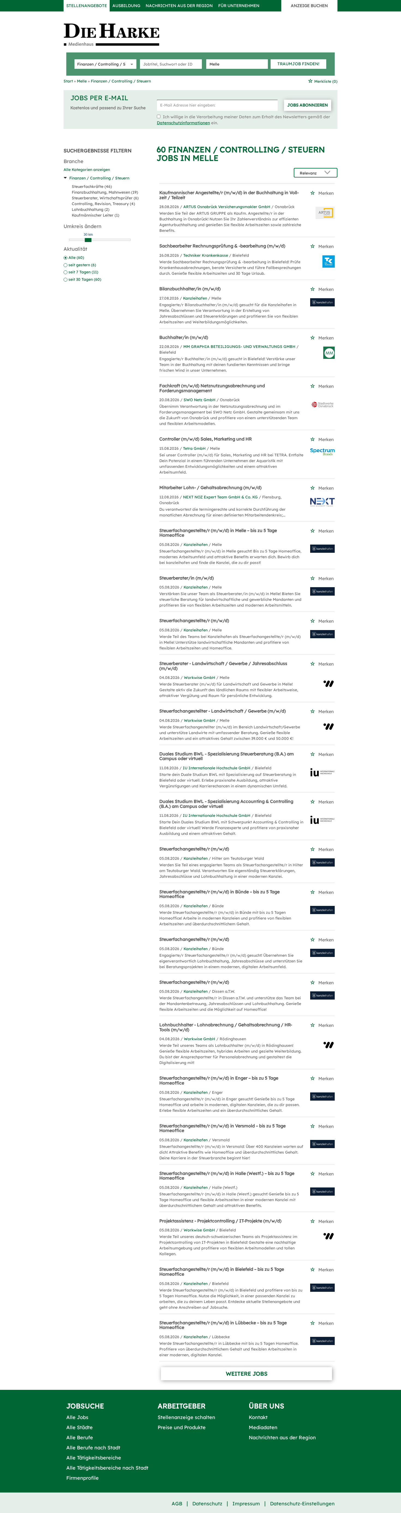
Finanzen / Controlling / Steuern (99, 178)
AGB (177, 1503)
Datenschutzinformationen (183, 122)
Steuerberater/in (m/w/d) (186, 578)
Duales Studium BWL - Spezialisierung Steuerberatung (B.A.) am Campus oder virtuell (226, 756)
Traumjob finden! (298, 63)
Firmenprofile (82, 1478)
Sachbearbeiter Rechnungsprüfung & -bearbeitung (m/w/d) (222, 246)
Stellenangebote (86, 5)
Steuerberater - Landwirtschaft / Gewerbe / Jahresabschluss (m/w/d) (223, 666)
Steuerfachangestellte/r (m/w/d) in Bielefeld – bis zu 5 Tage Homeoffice (221, 1271)
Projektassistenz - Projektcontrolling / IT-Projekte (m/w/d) (220, 1221)
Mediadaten (263, 1427)
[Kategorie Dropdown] (130, 64)
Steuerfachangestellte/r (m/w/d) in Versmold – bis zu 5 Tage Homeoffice (222, 1128)
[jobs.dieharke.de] (118, 34)
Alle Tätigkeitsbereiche (93, 1458)
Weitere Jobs (246, 1373)
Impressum (246, 1503)
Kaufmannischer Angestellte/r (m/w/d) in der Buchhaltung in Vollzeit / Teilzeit (229, 195)
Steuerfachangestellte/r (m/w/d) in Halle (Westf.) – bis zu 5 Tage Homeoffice (226, 1176)
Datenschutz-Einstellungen (302, 1503)
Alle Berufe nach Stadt (93, 1447)
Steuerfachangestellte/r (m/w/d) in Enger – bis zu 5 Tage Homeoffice (218, 1080)
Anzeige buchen (309, 5)
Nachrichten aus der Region (179, 5)
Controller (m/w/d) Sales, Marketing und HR (205, 439)
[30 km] (88, 240)
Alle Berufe (79, 1437)
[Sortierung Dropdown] (328, 173)
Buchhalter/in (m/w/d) (183, 337)
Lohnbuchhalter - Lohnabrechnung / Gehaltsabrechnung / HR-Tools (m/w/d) (225, 1027)
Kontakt (258, 1417)
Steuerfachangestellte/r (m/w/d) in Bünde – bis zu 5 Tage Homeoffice (219, 894)
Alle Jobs (77, 1417)
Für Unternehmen (238, 5)
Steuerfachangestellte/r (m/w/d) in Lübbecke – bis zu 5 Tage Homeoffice (223, 1325)
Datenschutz (207, 1503)
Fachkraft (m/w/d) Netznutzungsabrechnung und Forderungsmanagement (212, 388)
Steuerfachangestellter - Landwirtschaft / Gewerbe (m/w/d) (222, 711)
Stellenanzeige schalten (186, 1417)
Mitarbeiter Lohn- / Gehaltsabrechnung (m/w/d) (210, 487)
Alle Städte (79, 1427)
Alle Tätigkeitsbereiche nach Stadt (107, 1468)
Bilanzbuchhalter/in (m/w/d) (190, 288)
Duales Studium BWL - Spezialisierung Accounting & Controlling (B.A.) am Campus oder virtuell (226, 804)
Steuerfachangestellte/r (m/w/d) (194, 620)
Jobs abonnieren (307, 105)
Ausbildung (126, 5)
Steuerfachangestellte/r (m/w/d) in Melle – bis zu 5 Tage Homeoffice (218, 533)
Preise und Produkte (182, 1427)
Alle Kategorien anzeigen (87, 169)
